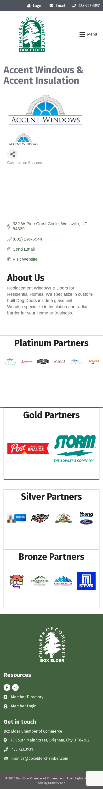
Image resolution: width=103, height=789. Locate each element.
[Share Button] (12, 154)
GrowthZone (56, 783)
